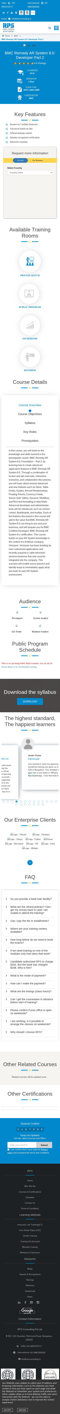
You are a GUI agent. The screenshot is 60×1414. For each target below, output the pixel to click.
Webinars (30, 1285)
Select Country (14, 168)
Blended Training (30, 1247)
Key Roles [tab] (30, 431)
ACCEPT (7, 1410)
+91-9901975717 (34, 1346)
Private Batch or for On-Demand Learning (19, 667)
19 (38, 804)
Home (7, 36)
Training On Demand (30, 1241)
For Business (37, 160)
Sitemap (30, 1280)
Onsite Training (30, 1236)
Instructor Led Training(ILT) (30, 1224)
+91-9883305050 (37, 1352)
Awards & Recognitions (30, 1274)
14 (16, 804)
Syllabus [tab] (30, 423)
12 (51, 801)
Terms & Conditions (30, 1208)
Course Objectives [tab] (30, 414)
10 (43, 801)
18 (34, 804)
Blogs (29, 1269)
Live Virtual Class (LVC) (30, 1230)
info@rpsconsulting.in (21, 19)
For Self (20, 160)
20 (43, 804)
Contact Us (30, 1203)
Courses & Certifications (30, 1192)
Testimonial (30, 1291)
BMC (16, 36)
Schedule (30, 1197)
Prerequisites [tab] (30, 440)
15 (21, 804)
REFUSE (22, 1410)
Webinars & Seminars (30, 1252)
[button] (30, 899)
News (29, 1296)
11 (47, 801)
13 (56, 801)
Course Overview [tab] (30, 405)
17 (30, 804)
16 (25, 804)
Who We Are (30, 1186)
